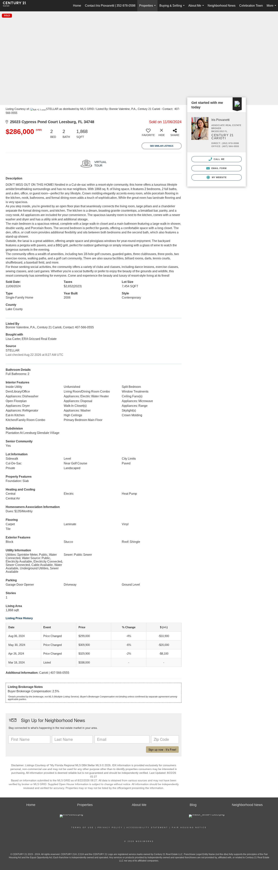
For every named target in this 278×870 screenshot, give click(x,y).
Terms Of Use (82, 828)
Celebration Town (251, 5)
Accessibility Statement (147, 828)
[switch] (148, 134)
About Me (196, 7)
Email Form (218, 168)
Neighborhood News (221, 5)
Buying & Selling (172, 7)
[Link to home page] (16, 5)
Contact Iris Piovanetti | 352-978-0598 (110, 5)
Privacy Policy (110, 828)
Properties (148, 7)
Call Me (218, 159)
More (272, 7)
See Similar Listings (161, 146)
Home (77, 5)
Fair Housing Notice (189, 828)
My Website (219, 177)
